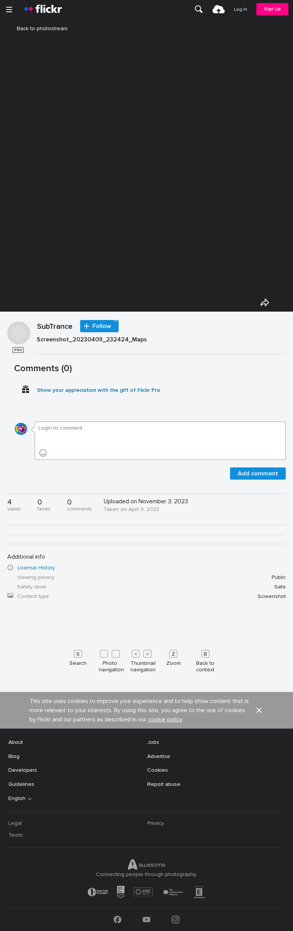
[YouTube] (146, 919)
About (15, 742)
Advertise (158, 756)
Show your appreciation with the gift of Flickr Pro (98, 390)
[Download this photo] (282, 302)
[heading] (43, 9)
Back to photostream (42, 28)
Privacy (155, 823)
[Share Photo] (265, 302)
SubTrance (54, 327)
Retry (121, 320)
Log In (240, 9)
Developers (22, 770)
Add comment (258, 473)
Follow (101, 326)
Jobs (153, 742)
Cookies (157, 770)
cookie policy (165, 719)
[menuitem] (198, 9)
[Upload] (219, 9)
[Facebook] (117, 919)
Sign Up (272, 9)
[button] (259, 710)
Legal (15, 823)
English (17, 798)
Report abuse (163, 784)
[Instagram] (175, 919)
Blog (13, 756)
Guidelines (21, 784)
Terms (15, 835)
